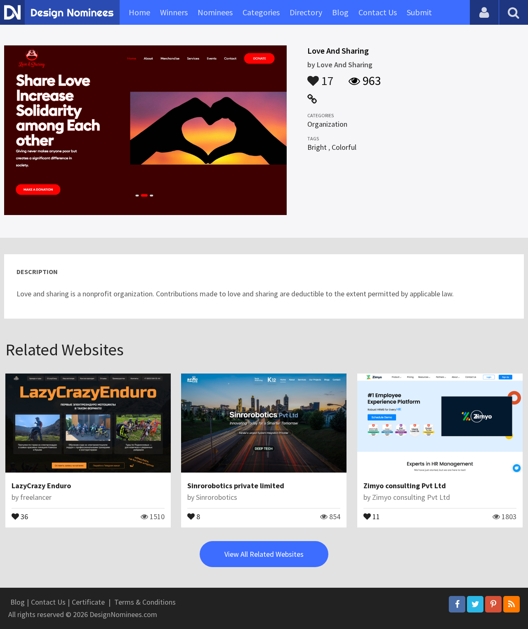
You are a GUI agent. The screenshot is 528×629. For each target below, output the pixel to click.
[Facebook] (457, 604)
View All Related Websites (264, 554)
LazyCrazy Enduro (41, 485)
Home (139, 12)
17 (326, 77)
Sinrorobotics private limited (235, 485)
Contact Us (377, 12)
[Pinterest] (493, 604)
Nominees (215, 12)
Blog (340, 12)
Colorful (344, 147)
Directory (306, 12)
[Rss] (511, 604)
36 (23, 516)
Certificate (88, 602)
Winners (174, 12)
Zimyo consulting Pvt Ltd (404, 485)
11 (375, 516)
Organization (327, 124)
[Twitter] (475, 604)
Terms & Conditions (145, 602)
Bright (317, 147)
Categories (261, 12)
